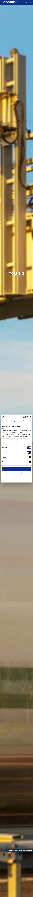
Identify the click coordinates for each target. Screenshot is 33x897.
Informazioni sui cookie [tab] (25, 421)
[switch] (29, 452)
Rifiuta (16, 479)
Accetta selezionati (16, 474)
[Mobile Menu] (30, 2)
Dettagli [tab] (13, 421)
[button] (3, 486)
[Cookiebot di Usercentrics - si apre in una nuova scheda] (21, 417)
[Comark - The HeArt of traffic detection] (9, 2)
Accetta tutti (16, 469)
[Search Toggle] (27, 2)
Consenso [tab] (5, 421)
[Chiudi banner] (30, 416)
